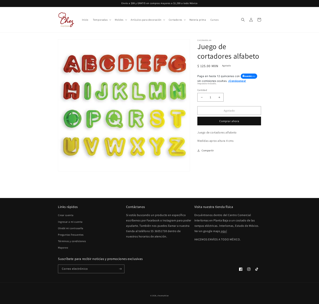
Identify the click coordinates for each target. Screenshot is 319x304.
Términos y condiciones (72, 241)
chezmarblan (163, 295)
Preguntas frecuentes (71, 234)
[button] (102, 20)
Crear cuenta (65, 215)
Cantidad (202, 90)
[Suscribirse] (120, 269)
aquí (223, 231)
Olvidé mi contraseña (70, 228)
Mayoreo (63, 247)
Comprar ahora (229, 121)
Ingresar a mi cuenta (70, 221)
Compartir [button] (208, 150)
